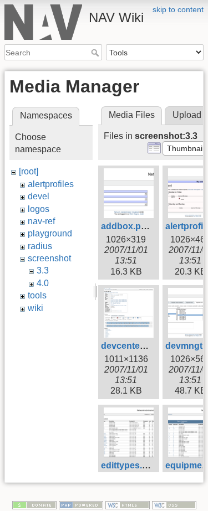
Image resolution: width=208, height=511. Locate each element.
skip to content (178, 9)
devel (38, 196)
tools (37, 295)
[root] (28, 171)
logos (38, 209)
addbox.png (126, 226)
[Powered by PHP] (81, 504)
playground (50, 233)
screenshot (49, 258)
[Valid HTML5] (127, 504)
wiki (35, 308)
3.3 (43, 270)
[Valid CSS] (174, 504)
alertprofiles (51, 184)
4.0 (43, 283)
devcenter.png (131, 345)
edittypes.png (130, 465)
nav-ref (41, 221)
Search (96, 52)
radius (40, 246)
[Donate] (34, 504)
